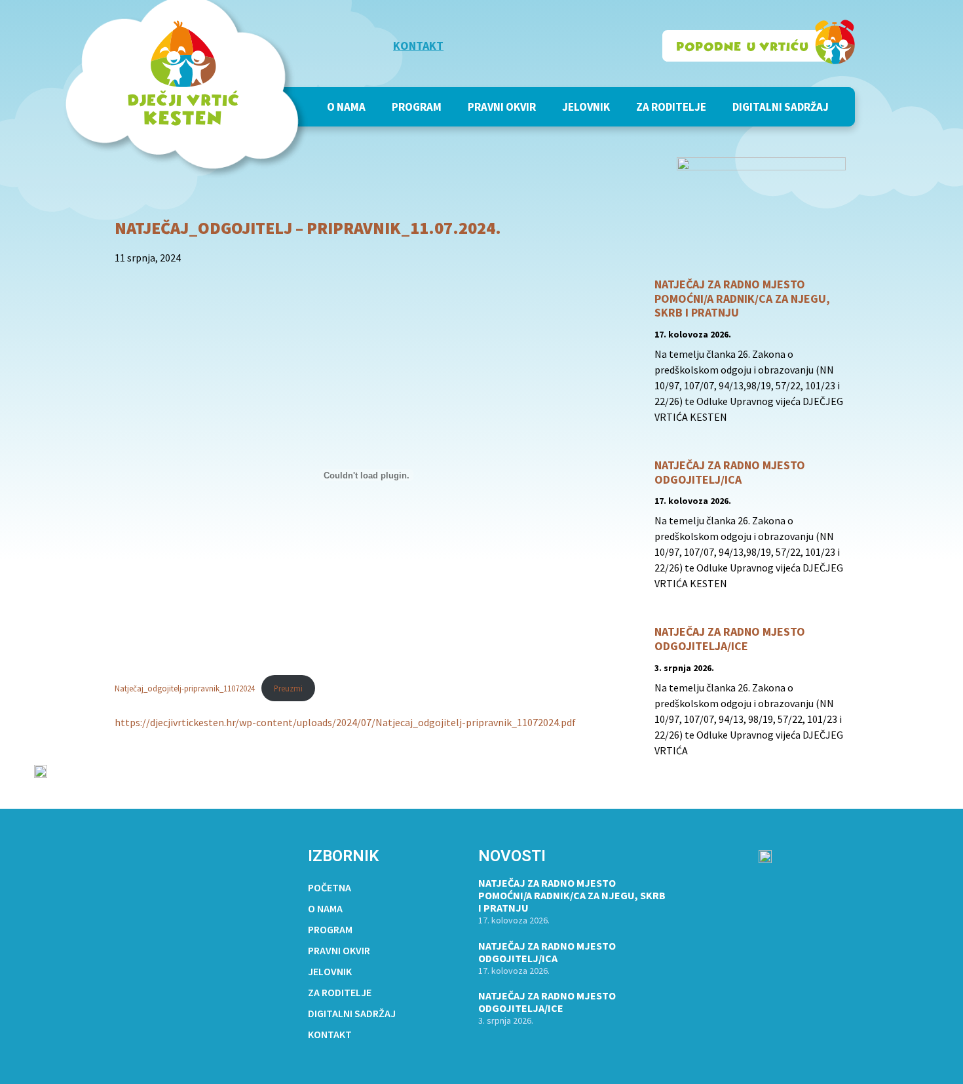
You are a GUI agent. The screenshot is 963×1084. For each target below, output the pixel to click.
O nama (346, 106)
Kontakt (330, 1034)
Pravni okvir (502, 106)
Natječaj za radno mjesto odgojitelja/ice (729, 638)
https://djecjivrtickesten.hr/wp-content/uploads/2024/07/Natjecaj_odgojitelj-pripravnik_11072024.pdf (345, 722)
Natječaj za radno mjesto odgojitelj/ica (729, 472)
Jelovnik (586, 106)
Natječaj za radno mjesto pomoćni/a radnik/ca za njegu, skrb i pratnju (742, 298)
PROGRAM (417, 106)
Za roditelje (671, 106)
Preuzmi (288, 688)
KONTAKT (418, 45)
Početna (329, 887)
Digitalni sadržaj (780, 106)
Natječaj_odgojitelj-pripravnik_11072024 (185, 688)
